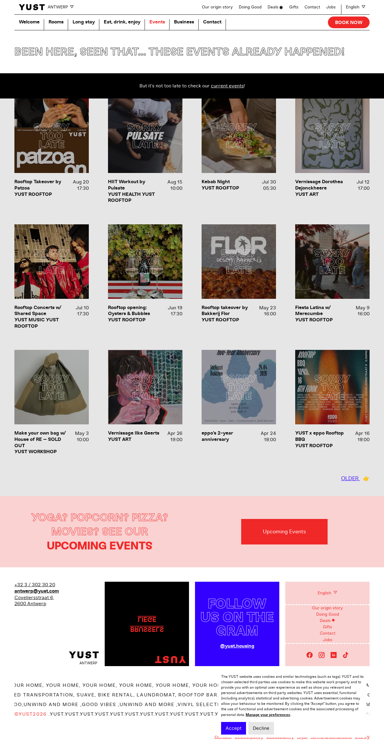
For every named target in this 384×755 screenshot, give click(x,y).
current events (227, 86)
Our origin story (217, 7)
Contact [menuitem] (327, 633)
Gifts (293, 7)
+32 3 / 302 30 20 (34, 585)
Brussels (147, 629)
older (350, 478)
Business (184, 22)
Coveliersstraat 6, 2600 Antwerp (34, 601)
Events (157, 22)
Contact (312, 7)
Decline (261, 728)
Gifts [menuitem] (327, 626)
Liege (147, 619)
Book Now (348, 23)
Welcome (29, 22)
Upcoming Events (284, 531)
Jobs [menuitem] (327, 639)
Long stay (84, 22)
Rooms (56, 22)
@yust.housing (237, 646)
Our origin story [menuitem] (327, 608)
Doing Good (250, 7)
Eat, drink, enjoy (122, 22)
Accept (234, 728)
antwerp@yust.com (36, 591)
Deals (273, 7)
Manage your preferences (268, 714)
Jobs (331, 7)
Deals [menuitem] (325, 620)
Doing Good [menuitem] (327, 614)
